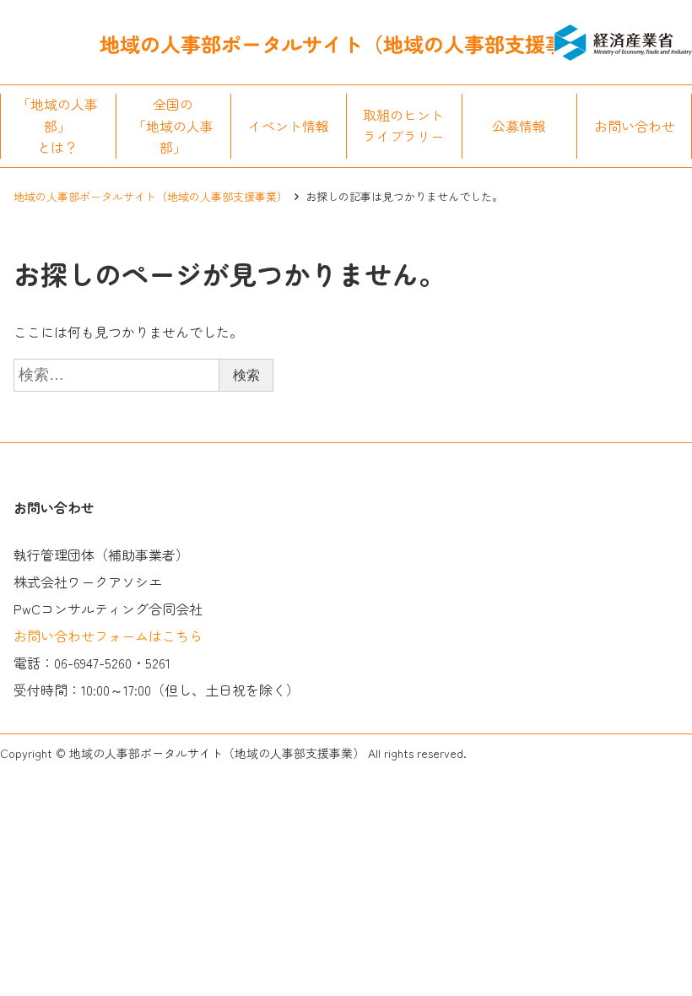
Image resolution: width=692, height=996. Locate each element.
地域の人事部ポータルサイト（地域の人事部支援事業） (151, 196)
